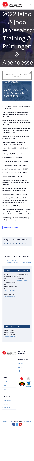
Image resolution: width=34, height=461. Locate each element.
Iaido (9, 290)
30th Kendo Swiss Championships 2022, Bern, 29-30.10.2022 (14, 261)
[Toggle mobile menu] (31, 4)
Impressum (6, 408)
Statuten (6, 404)
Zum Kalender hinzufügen (11, 227)
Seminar (6, 292)
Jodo (13, 290)
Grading (6, 290)
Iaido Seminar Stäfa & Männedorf (26, 261)
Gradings (6, 296)
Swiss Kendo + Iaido (8, 421)
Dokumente (7, 400)
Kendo (21, 363)
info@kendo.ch (27, 421)
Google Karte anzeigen (11, 336)
